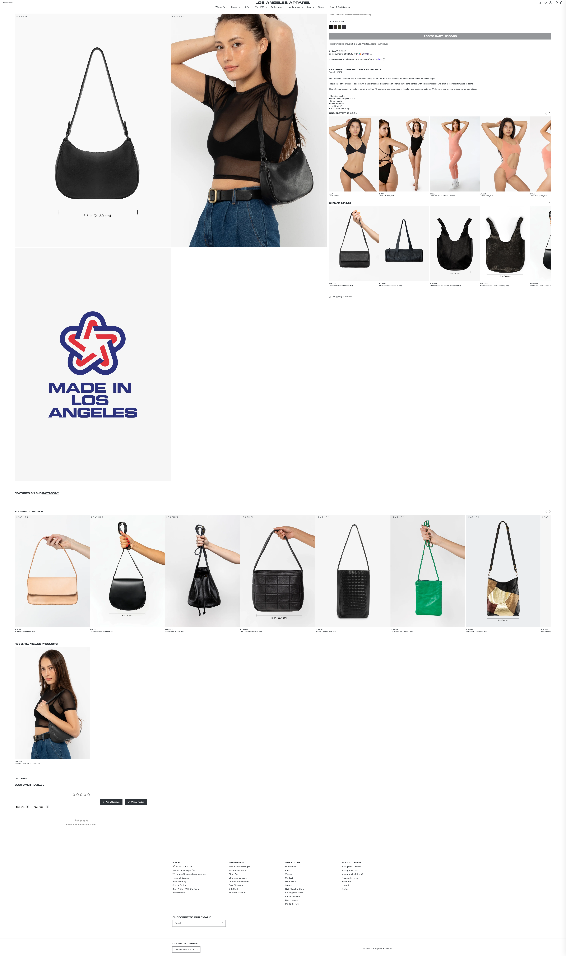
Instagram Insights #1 (352, 874)
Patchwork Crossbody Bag (476, 631)
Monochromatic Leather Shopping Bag (445, 285)
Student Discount (237, 892)
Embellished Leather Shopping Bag (494, 285)
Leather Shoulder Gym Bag (390, 285)
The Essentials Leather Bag (401, 631)
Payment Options (237, 870)
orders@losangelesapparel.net (191, 874)
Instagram (50, 493)
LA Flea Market (292, 896)
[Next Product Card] (549, 113)
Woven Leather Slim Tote (325, 631)
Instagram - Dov (350, 870)
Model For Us (292, 903)
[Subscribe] (222, 923)
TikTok (345, 889)
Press (288, 870)
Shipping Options (238, 878)
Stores (288, 885)
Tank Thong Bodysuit (538, 195)
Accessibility (178, 892)
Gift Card (233, 889)
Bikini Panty (334, 195)
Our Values (290, 866)
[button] (539, 2)
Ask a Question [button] (113, 802)
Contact (289, 878)
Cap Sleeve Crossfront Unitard (442, 195)
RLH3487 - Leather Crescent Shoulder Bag (353, 14)
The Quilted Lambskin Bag (251, 631)
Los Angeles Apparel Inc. (382, 948)
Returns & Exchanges (239, 866)
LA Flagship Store (294, 892)
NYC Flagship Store (294, 889)
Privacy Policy (179, 881)
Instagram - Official (351, 866)
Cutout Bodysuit (486, 195)
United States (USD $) (184, 949)
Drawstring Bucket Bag (174, 631)
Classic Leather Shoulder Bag (341, 285)
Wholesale (290, 881)
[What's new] (556, 2)
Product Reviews (350, 878)
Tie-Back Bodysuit (386, 195)
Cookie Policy (179, 885)
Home (331, 14)
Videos (288, 874)
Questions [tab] (39, 806)
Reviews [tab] (20, 806)
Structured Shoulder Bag (25, 631)
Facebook (346, 881)
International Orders (239, 881)
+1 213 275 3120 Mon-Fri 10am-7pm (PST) (184, 868)
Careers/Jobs (291, 900)
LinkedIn (346, 885)
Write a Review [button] (137, 802)
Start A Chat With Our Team (185, 889)
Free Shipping (236, 885)
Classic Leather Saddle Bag (541, 285)
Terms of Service (180, 878)
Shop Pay (233, 874)
